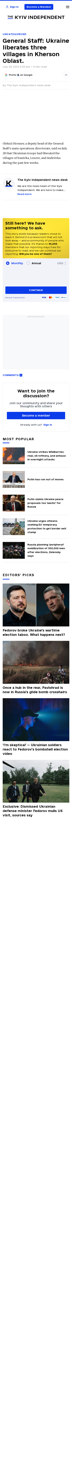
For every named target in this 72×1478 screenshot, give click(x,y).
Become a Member (39, 6)
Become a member (36, 415)
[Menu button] (67, 7)
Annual (36, 263)
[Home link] (36, 17)
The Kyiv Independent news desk (29, 85)
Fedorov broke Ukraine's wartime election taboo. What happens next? (34, 632)
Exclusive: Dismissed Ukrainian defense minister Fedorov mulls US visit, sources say (32, 811)
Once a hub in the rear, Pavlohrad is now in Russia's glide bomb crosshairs (35, 690)
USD (60, 263)
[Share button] (66, 75)
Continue (36, 290)
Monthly (17, 263)
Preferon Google (21, 75)
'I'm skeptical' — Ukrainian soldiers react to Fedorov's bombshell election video (35, 749)
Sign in (47, 424)
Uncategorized (14, 34)
